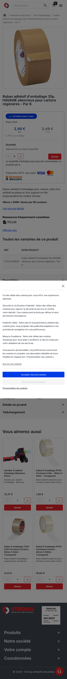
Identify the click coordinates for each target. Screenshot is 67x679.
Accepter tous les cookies (33, 374)
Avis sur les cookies (12, 364)
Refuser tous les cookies (33, 382)
